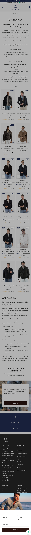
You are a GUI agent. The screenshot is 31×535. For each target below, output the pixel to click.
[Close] (28, 495)
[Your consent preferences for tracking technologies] (28, 532)
